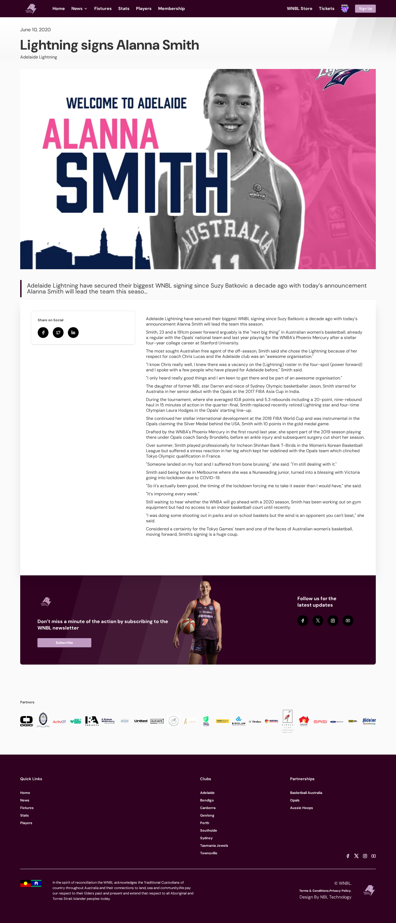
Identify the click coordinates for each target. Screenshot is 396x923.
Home (25, 792)
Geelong (207, 815)
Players (26, 823)
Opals (295, 800)
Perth (204, 823)
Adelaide (207, 792)
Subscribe (64, 642)
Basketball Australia (306, 792)
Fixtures (27, 808)
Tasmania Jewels (214, 845)
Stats (24, 815)
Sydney (206, 838)
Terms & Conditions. (314, 891)
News (24, 800)
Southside (208, 830)
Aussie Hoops (301, 808)
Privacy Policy (340, 891)
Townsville (208, 853)
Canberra (208, 808)
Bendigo (207, 800)
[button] (79, 8)
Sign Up (365, 8)
